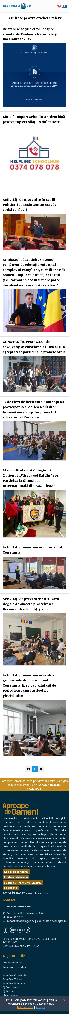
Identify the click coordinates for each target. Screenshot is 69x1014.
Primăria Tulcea (12, 979)
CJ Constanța (10, 987)
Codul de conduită (16, 871)
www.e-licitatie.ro (37, 893)
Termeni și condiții (14, 967)
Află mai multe (25, 1007)
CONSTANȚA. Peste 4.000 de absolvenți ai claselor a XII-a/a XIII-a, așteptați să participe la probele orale (34, 347)
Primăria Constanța (15, 975)
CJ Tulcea (8, 991)
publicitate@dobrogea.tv (51, 921)
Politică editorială (16, 877)
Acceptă (40, 1007)
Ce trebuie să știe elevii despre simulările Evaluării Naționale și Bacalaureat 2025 (30, 34)
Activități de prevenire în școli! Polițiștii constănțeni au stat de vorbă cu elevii (30, 205)
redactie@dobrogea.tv (20, 921)
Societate (10, 888)
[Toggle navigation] (51, 6)
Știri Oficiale (10, 995)
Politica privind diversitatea (22, 882)
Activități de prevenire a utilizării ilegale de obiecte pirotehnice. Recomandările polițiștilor (31, 604)
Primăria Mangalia (14, 983)
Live (64, 6)
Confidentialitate (13, 962)
